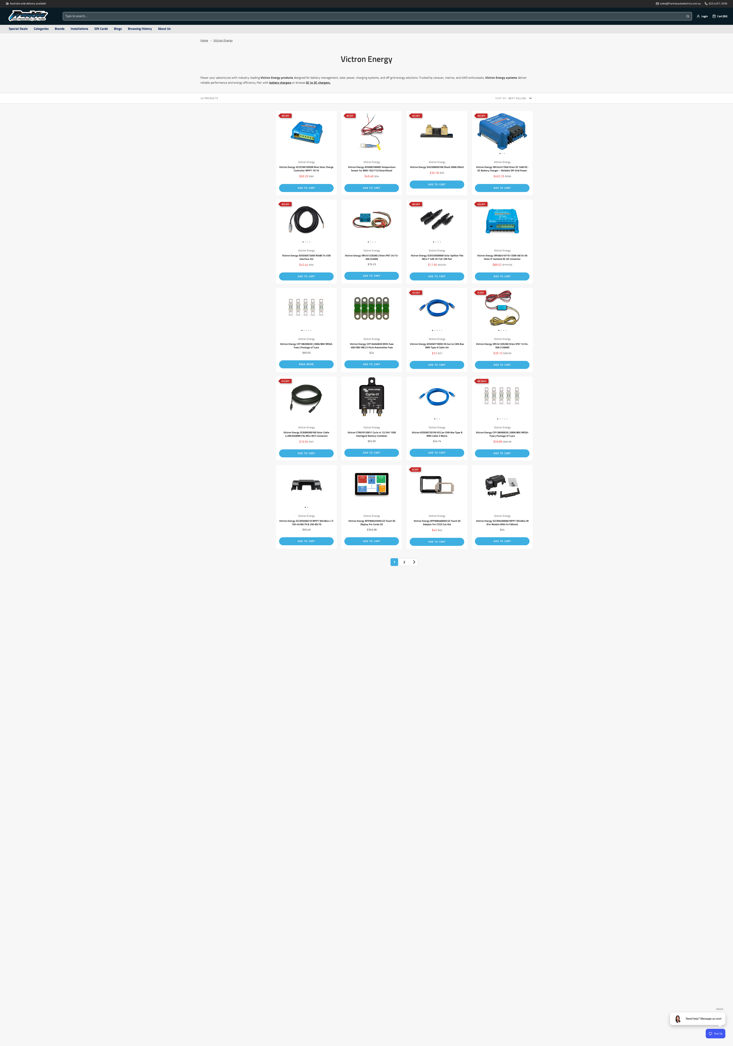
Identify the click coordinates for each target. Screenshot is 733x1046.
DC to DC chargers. (318, 82)
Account (702, 16)
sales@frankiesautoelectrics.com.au (680, 4)
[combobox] (373, 16)
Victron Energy (223, 40)
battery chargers (280, 82)
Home (204, 40)
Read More (306, 364)
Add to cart (306, 188)
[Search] (688, 16)
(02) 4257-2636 (718, 4)
